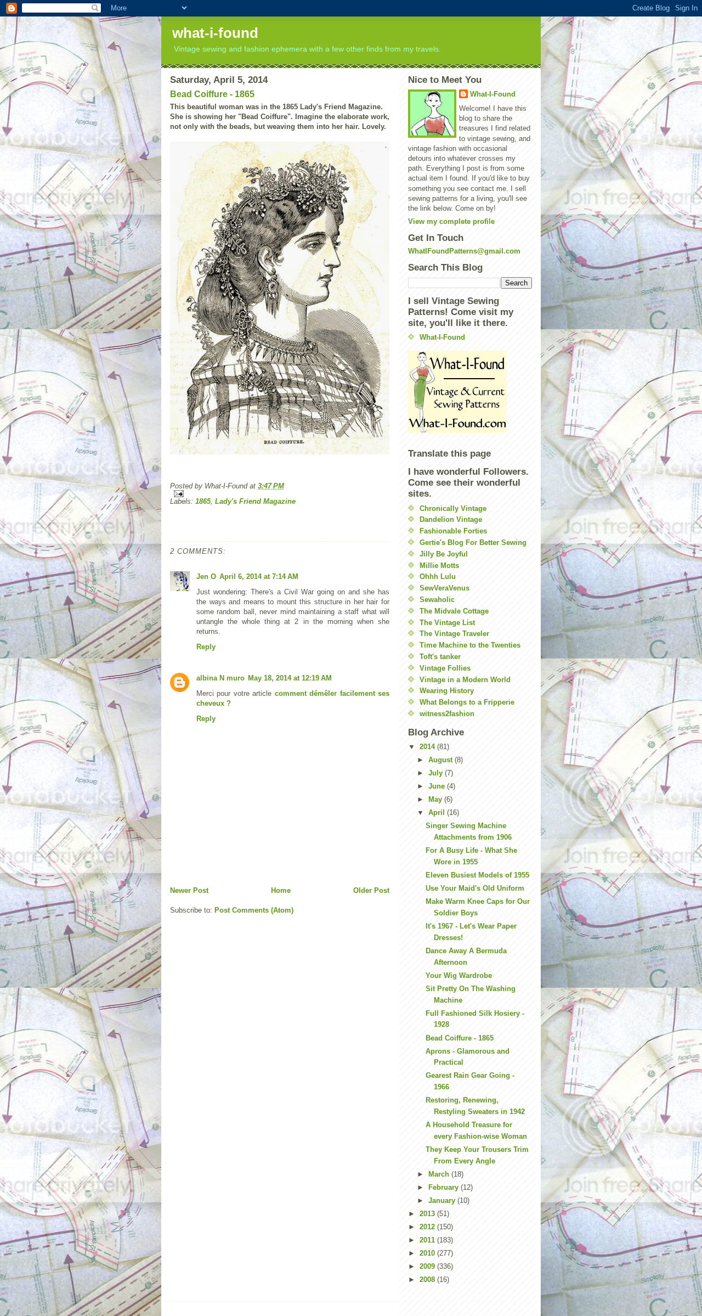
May (436, 799)
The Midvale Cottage (454, 611)
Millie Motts (439, 565)
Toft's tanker (440, 657)
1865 (203, 501)
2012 (428, 1227)
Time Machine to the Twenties (470, 645)
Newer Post (189, 890)
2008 (428, 1279)
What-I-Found (493, 94)
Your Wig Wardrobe (459, 975)
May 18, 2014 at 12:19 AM (290, 678)
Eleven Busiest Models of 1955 (477, 875)
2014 (428, 747)
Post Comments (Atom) (253, 910)
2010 (428, 1253)
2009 (428, 1266)
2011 (428, 1240)
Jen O (206, 576)
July (436, 773)
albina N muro (220, 678)
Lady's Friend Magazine (255, 501)
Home (281, 890)
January (442, 1200)
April (437, 812)
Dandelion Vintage (451, 519)
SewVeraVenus (444, 588)
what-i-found (215, 33)
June (437, 786)
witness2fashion (447, 714)
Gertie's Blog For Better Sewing (473, 542)
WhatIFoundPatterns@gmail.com (464, 251)
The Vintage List (447, 622)
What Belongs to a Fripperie (467, 702)
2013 (428, 1214)
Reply (206, 647)
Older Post (371, 890)
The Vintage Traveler (454, 633)
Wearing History (447, 691)
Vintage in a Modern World (465, 680)
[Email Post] (279, 493)
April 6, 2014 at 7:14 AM (258, 576)
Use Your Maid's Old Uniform (475, 888)
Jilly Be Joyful (444, 554)
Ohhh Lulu (438, 576)
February (444, 1187)
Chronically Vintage (453, 508)
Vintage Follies (445, 668)
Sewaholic (437, 599)
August (441, 760)
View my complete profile (451, 221)
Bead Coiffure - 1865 (212, 94)
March (439, 1174)
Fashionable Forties (453, 531)
